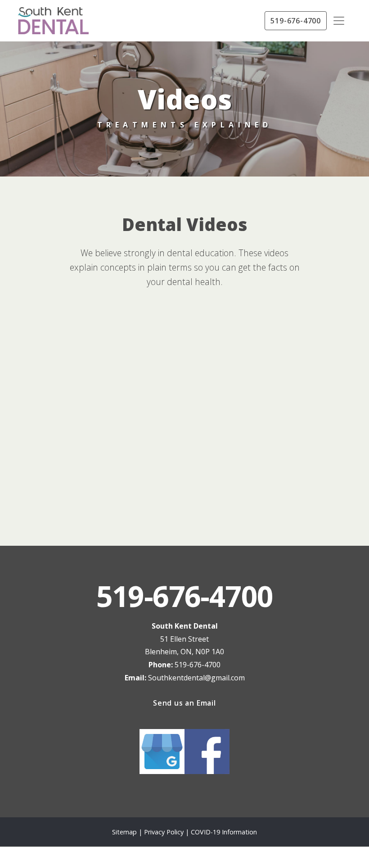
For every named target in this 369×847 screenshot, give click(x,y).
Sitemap (124, 832)
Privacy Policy (164, 832)
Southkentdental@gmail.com (196, 678)
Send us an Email (184, 703)
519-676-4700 (295, 21)
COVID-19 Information (224, 832)
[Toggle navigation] (339, 20)
